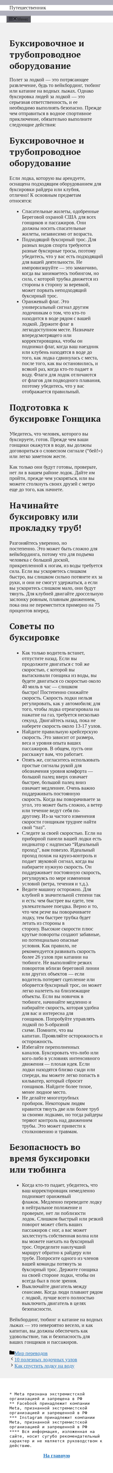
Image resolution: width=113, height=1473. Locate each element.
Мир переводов (31, 1353)
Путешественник (27, 7)
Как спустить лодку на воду (44, 1366)
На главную (56, 1455)
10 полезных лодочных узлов (45, 1359)
